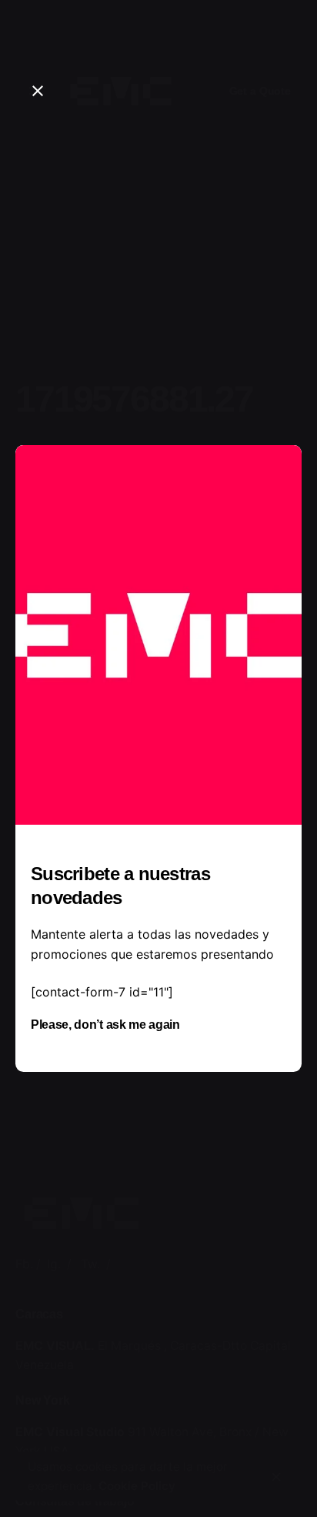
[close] (37, 91)
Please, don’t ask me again (105, 1024)
